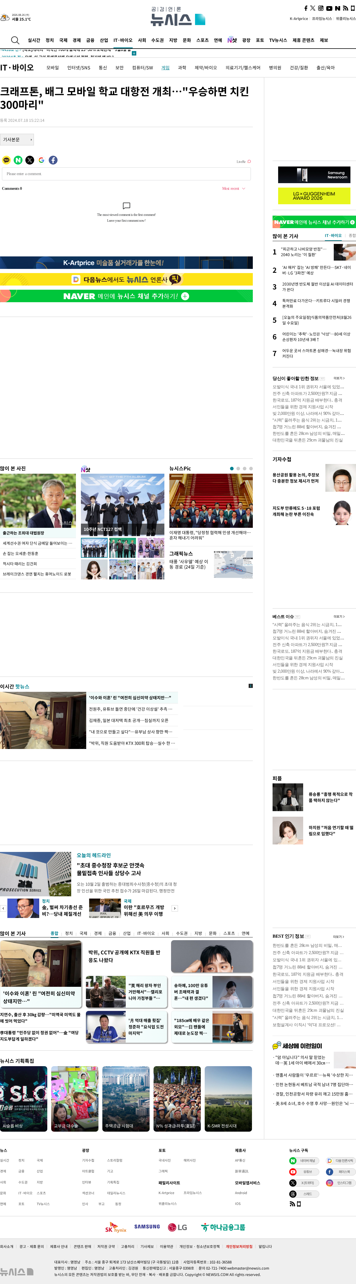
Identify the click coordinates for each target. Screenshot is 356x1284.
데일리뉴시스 (116, 1192)
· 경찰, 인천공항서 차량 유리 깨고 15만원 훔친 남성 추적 (314, 1094)
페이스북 (344, 1171)
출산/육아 (326, 67)
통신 (103, 67)
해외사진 (190, 1160)
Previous (3, 908)
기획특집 (113, 1182)
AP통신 (240, 1160)
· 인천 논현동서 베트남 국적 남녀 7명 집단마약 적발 (314, 1084)
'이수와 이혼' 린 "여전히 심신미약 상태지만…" (129, 698)
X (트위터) (307, 1182)
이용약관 (166, 1246)
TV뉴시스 (278, 40)
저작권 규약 (106, 1246)
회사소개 (6, 1246)
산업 (104, 40)
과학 (182, 67)
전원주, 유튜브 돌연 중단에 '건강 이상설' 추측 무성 (132, 709)
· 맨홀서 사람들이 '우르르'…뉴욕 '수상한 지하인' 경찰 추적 (314, 1075)
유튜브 (307, 1171)
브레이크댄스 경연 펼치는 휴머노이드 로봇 (37, 574)
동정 (118, 1203)
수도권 (157, 40)
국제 (63, 40)
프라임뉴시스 (322, 18)
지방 (173, 40)
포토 (260, 40)
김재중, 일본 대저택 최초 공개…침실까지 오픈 (129, 720)
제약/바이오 (206, 67)
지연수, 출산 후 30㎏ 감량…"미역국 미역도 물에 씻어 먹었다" (40, 1017)
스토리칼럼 (114, 1160)
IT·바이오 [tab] (333, 235)
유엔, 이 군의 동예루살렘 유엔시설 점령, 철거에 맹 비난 (57, 53)
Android (241, 1192)
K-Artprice (299, 18)
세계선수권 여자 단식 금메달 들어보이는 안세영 (39, 543)
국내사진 (165, 1160)
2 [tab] (238, 468)
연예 (218, 40)
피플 (277, 778)
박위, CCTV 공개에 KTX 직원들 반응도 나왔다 (124, 956)
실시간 (34, 40)
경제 (77, 40)
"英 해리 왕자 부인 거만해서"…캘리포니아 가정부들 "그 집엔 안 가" (145, 992)
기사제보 (147, 1246)
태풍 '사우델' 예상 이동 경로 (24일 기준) (188, 564)
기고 (110, 1171)
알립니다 (265, 1246)
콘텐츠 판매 (82, 1246)
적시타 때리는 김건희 (20, 563)
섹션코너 (88, 1192)
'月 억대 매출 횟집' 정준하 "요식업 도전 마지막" (146, 1026)
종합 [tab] (352, 235)
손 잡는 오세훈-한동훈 (20, 553)
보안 (119, 67)
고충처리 (127, 1246)
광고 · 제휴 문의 (31, 1246)
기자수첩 (282, 459)
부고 (101, 1203)
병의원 (275, 67)
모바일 (52, 67)
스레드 (307, 1193)
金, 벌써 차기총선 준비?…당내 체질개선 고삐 (62, 914)
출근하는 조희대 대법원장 (23, 533)
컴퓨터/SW (142, 67)
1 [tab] (232, 468)
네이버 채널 (307, 1160)
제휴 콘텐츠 (304, 40)
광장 (246, 40)
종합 (54, 933)
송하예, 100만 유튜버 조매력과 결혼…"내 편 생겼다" (191, 991)
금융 (90, 40)
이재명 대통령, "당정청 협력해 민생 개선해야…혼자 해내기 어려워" (210, 535)
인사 (85, 1203)
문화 (187, 40)
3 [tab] (244, 468)
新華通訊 (241, 1171)
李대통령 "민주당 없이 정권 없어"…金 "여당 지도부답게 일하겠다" (39, 1036)
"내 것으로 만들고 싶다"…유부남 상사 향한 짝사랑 (132, 732)
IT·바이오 (123, 40)
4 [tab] (251, 468)
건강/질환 (299, 67)
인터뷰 (86, 1182)
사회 (142, 40)
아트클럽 (88, 1171)
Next (175, 908)
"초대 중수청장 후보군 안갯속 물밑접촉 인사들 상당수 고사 (110, 869)
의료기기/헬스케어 (243, 67)
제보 (324, 40)
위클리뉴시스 (346, 18)
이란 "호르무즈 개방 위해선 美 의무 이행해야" (144, 914)
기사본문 (11, 139)
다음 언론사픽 (344, 1160)
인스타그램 (344, 1182)
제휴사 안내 (59, 1246)
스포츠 (202, 40)
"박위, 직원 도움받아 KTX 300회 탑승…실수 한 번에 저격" (132, 743)
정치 (50, 40)
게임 (165, 67)
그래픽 (163, 1171)
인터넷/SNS (78, 67)
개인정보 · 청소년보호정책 (199, 1246)
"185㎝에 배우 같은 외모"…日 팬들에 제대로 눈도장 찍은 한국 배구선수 (191, 1026)
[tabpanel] (211, 508)
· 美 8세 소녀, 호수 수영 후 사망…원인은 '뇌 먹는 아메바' (314, 1103)
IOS (238, 1203)
